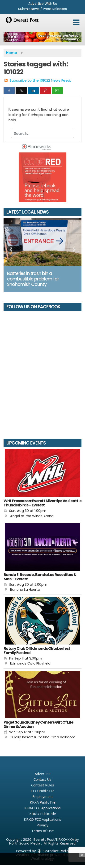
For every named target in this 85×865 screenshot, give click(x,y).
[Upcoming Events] (42, 473)
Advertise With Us (42, 3)
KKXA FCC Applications (42, 807)
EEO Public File (43, 790)
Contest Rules (42, 785)
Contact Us (42, 779)
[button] (76, 22)
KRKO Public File (42, 813)
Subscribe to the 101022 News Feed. (40, 80)
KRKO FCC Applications (42, 819)
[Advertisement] (42, 37)
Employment (42, 796)
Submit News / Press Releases (42, 8)
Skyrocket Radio (55, 850)
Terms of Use (42, 830)
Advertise (43, 773)
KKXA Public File (42, 802)
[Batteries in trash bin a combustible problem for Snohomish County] (42, 242)
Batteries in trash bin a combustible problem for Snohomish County (33, 279)
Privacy (42, 825)
